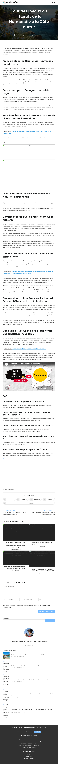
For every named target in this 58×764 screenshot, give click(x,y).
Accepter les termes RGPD (30, 735)
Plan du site (29, 756)
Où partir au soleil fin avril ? (29, 747)
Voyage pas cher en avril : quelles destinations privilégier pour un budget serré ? (32, 680)
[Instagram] (32, 645)
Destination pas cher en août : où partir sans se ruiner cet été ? (27, 655)
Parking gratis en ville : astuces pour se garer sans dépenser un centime (30, 666)
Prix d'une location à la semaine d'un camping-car (29, 741)
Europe (29, 35)
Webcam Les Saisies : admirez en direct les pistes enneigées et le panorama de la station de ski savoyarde (16, 545)
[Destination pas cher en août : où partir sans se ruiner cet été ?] (6, 655)
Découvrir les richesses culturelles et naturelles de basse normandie (15, 567)
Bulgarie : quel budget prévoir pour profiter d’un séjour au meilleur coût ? (42, 570)
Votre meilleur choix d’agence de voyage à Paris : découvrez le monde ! (42, 543)
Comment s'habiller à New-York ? (29, 743)
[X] (25, 645)
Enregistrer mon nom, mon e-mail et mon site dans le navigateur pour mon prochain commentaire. (26, 606)
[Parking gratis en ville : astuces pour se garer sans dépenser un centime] (6, 666)
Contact (29, 754)
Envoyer (37, 731)
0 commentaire (39, 35)
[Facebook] (29, 645)
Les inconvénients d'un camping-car (29, 745)
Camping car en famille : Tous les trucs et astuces (29, 739)
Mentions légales (29, 758)
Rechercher (6, 618)
